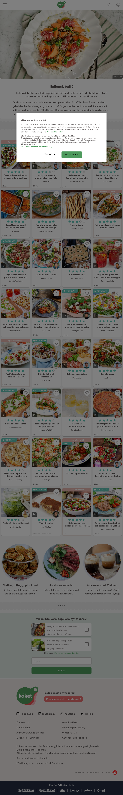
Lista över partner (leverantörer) (36, 147)
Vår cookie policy (55, 132)
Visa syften (50, 154)
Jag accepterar (71, 154)
